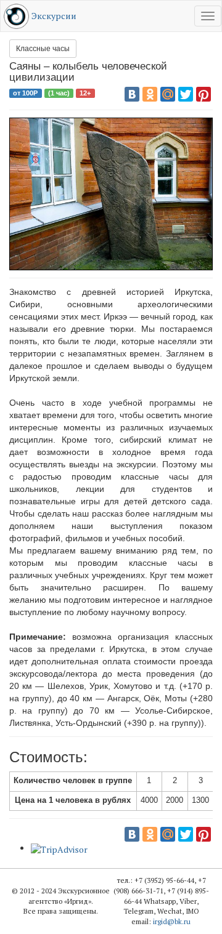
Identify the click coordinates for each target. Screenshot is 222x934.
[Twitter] (185, 94)
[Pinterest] (203, 94)
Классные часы (43, 48)
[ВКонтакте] (132, 94)
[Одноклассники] (149, 94)
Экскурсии (53, 16)
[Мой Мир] (167, 94)
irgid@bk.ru (172, 921)
